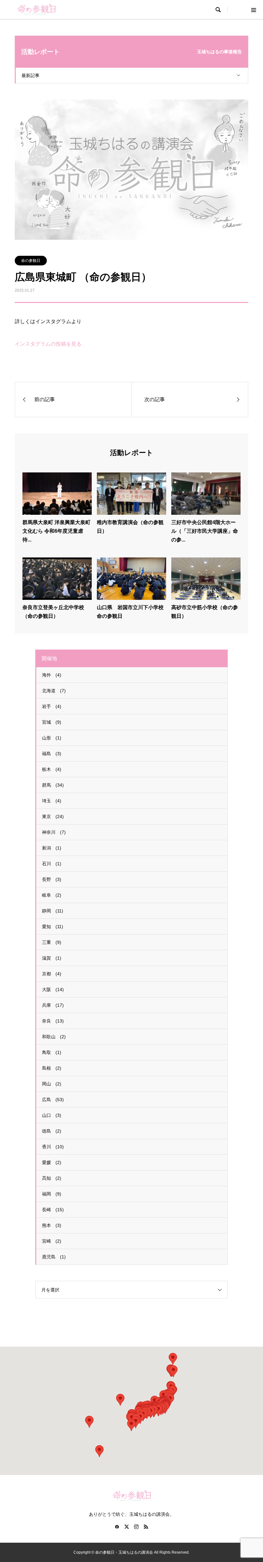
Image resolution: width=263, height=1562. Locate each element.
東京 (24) (53, 816)
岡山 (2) (51, 1083)
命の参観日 (30, 260)
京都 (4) (51, 973)
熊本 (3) (51, 1225)
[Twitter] (126, 1526)
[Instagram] (136, 1526)
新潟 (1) (51, 847)
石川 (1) (51, 863)
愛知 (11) (52, 926)
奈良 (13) (53, 1020)
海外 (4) (51, 674)
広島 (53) (53, 1099)
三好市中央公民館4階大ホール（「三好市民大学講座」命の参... (204, 531)
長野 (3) (51, 879)
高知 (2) (51, 1178)
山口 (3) (51, 1115)
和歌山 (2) (54, 1036)
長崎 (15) (53, 1209)
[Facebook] (117, 1526)
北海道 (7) (54, 690)
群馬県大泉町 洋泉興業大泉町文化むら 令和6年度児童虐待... (56, 531)
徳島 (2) (51, 1131)
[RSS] (146, 1526)
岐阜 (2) (51, 895)
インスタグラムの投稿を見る (48, 344)
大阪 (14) (53, 989)
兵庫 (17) (53, 1005)
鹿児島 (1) (54, 1256)
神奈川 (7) (54, 832)
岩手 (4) (51, 706)
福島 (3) (51, 753)
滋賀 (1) (51, 958)
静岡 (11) (52, 910)
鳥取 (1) (51, 1052)
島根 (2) (51, 1068)
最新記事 (30, 75)
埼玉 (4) (51, 800)
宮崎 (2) (51, 1241)
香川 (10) (53, 1146)
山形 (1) (51, 737)
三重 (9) (51, 942)
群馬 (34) (53, 785)
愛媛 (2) (51, 1162)
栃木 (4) (51, 769)
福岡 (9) (51, 1193)
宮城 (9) (51, 722)
